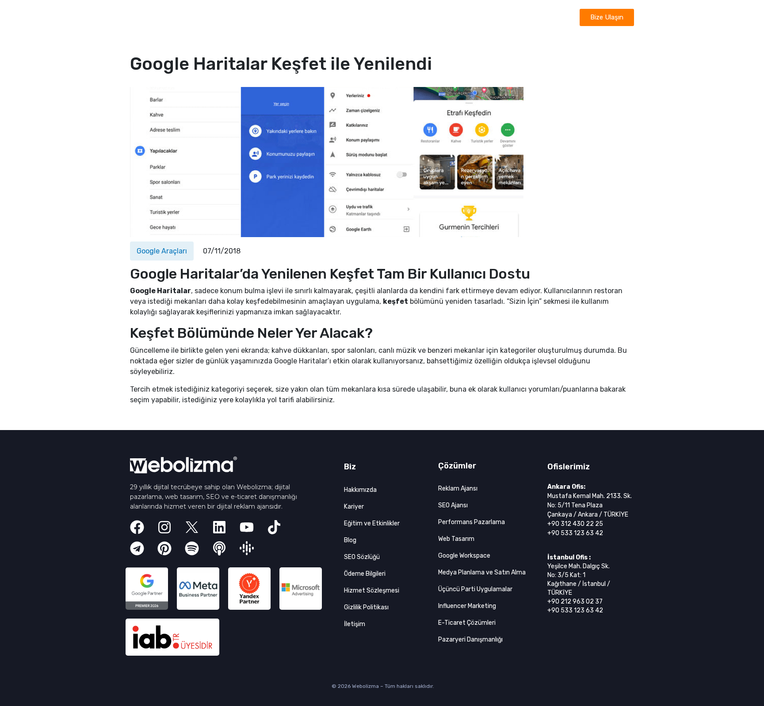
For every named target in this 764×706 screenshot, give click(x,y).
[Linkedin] (219, 527)
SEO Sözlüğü (362, 557)
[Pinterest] (164, 548)
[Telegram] (137, 548)
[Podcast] (219, 548)
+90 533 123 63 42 (575, 533)
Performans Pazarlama (471, 522)
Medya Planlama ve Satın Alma (482, 572)
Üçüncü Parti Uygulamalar (475, 589)
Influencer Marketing (467, 606)
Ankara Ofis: (566, 487)
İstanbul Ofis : (569, 557)
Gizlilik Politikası (366, 607)
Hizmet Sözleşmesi (371, 590)
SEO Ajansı (453, 505)
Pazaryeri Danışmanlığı (470, 639)
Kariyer (354, 506)
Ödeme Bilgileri (365, 574)
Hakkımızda (360, 490)
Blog (350, 540)
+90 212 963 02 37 (575, 601)
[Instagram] (164, 527)
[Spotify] (192, 548)
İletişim (354, 624)
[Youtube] (247, 527)
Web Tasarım (456, 539)
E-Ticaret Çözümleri (467, 623)
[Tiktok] (274, 527)
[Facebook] (137, 527)
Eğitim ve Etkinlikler (372, 523)
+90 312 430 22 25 (575, 524)
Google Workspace (464, 555)
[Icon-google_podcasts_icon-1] (247, 548)
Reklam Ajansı (458, 488)
